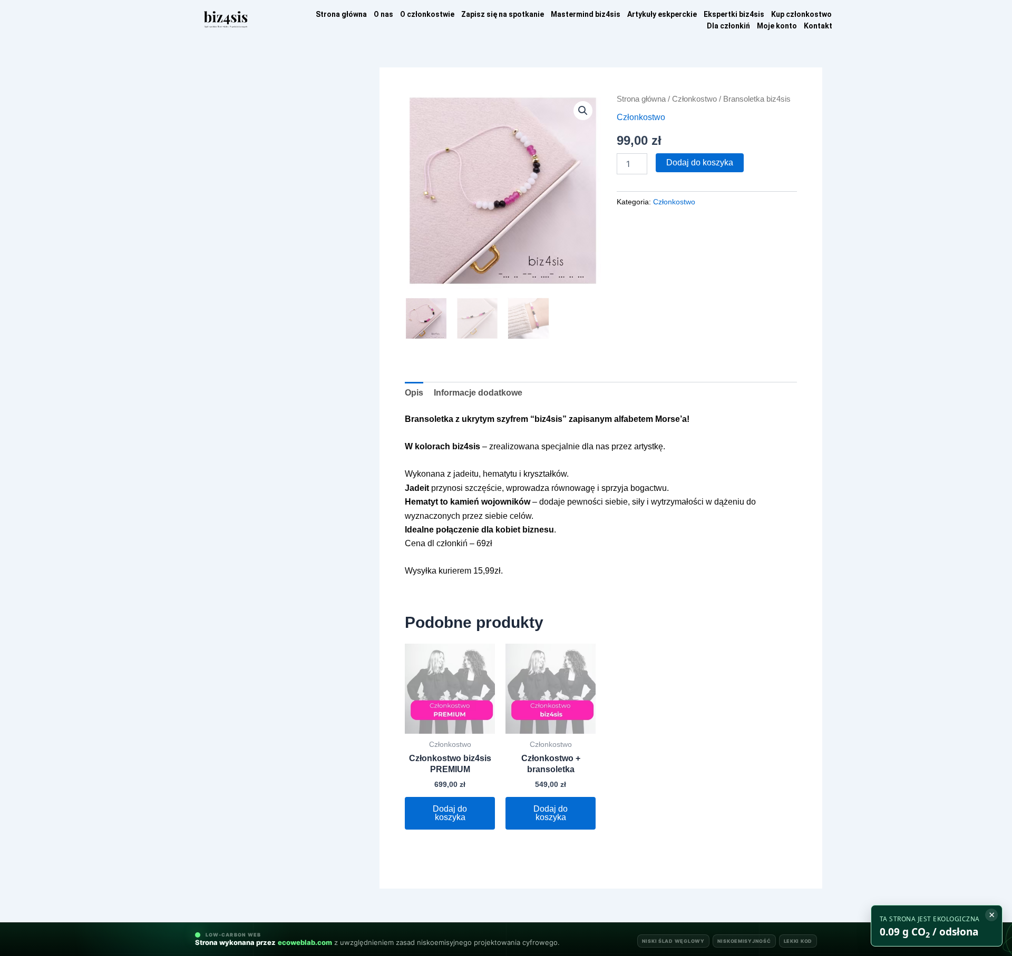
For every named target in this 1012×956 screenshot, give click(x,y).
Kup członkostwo (801, 14)
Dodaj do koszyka (699, 162)
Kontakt (818, 25)
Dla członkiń (728, 25)
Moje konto (777, 25)
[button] (582, 110)
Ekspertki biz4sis (734, 14)
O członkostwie (427, 14)
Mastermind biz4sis (585, 14)
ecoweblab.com (305, 943)
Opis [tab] (414, 392)
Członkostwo (694, 99)
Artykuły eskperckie (662, 14)
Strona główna (341, 14)
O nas (383, 14)
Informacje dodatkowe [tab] (478, 392)
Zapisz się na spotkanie (502, 14)
